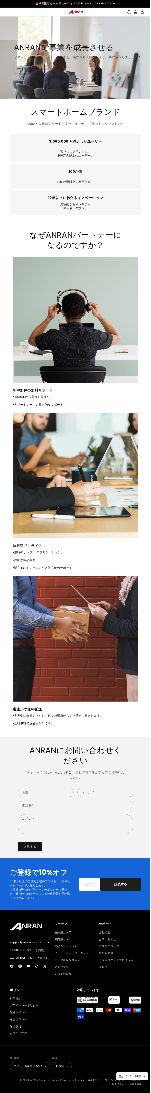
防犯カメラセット (64, 946)
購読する (117, 884)
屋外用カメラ (62, 932)
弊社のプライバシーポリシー (40, 889)
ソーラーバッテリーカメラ (70, 953)
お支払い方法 (18, 1033)
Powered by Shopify (69, 1079)
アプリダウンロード (110, 946)
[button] (7, 12)
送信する (30, 846)
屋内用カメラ (62, 939)
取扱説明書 (104, 953)
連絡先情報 (132, 1083)
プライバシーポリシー (24, 1005)
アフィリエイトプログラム (114, 960)
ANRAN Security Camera (42, 1079)
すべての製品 (62, 974)
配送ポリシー (18, 1012)
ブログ (101, 967)
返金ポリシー (18, 1019)
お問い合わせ (26, 77)
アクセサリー (62, 967)
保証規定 (15, 1026)
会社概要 (102, 932)
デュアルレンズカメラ (67, 960)
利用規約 (15, 998)
